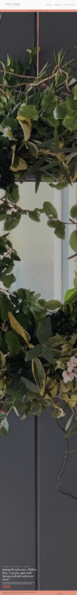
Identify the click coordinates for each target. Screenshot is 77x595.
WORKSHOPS (57, 4)
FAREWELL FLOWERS (69, 4)
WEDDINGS (49, 4)
